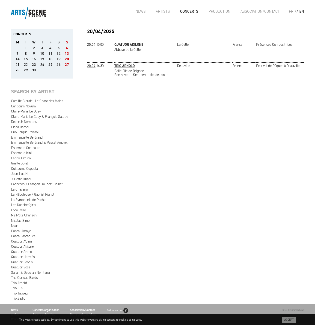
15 (26, 59)
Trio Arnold (19, 283)
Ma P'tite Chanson (24, 215)
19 (58, 59)
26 (58, 64)
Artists (163, 11)
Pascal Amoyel (21, 231)
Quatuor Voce (20, 267)
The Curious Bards (24, 277)
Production (219, 11)
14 (17, 59)
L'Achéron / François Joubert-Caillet (37, 184)
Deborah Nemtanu (24, 121)
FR (291, 11)
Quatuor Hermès (23, 257)
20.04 (91, 44)
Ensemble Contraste (25, 148)
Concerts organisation (46, 310)
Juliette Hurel (21, 179)
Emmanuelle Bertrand (27, 137)
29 (26, 70)
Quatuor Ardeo (21, 251)
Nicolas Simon (21, 220)
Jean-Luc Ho (20, 173)
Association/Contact (260, 11)
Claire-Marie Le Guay (26, 111)
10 (42, 53)
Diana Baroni (20, 127)
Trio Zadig (18, 298)
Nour (14, 225)
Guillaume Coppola (24, 168)
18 (50, 59)
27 (67, 64)
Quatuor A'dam (21, 241)
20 (67, 59)
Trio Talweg (19, 293)
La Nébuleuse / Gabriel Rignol (32, 194)
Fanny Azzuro (21, 158)
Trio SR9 (17, 288)
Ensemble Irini (21, 153)
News (141, 11)
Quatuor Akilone (22, 246)
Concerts (189, 11)
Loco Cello (18, 210)
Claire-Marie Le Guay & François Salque (39, 116)
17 (42, 59)
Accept (289, 320)
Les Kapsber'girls (23, 205)
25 (50, 64)
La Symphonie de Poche (28, 199)
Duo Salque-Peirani (25, 132)
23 (34, 64)
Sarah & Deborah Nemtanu (30, 272)
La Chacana (19, 189)
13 (67, 53)
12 (58, 53)
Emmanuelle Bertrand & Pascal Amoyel (39, 142)
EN (301, 11)
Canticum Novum (23, 106)
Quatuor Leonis (22, 262)
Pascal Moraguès (23, 236)
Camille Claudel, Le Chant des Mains (37, 101)
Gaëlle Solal (19, 163)
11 (50, 53)
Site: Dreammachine (293, 310)
